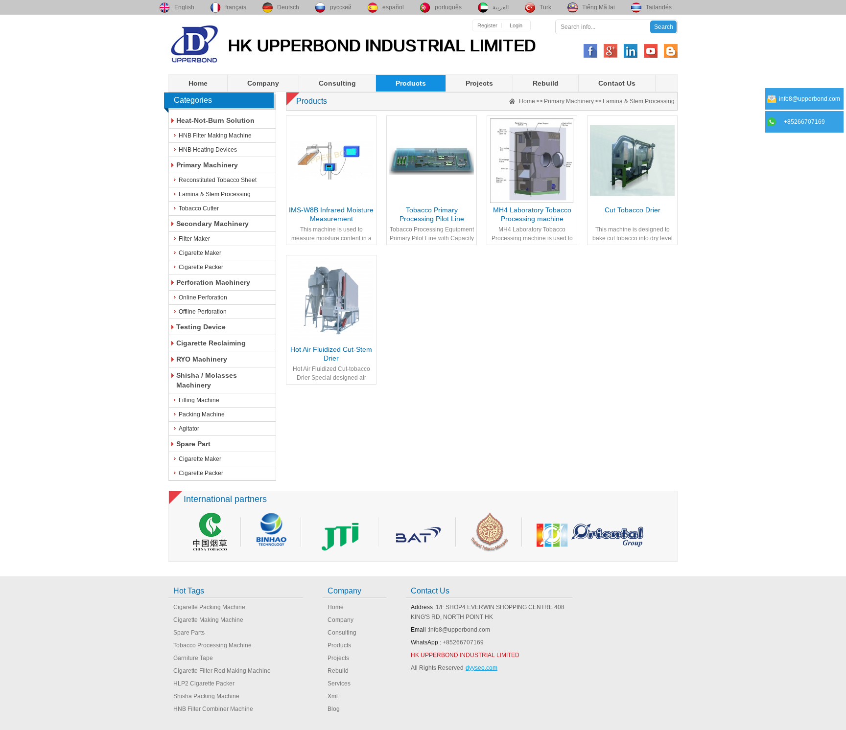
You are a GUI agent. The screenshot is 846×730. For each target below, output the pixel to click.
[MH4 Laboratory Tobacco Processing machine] (532, 160)
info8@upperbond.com (459, 629)
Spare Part (193, 444)
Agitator (189, 428)
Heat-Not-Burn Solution (215, 120)
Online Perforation (203, 297)
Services (339, 683)
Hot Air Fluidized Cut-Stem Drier (331, 353)
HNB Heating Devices (208, 149)
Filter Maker (194, 238)
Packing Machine (202, 414)
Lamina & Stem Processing (215, 194)
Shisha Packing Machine (206, 696)
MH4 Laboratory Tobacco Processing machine (532, 214)
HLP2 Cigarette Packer (204, 683)
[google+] (610, 51)
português (448, 7)
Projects (479, 83)
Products (411, 83)
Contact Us (616, 83)
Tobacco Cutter (199, 208)
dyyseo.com (481, 667)
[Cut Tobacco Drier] (632, 160)
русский (341, 7)
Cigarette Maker (200, 253)
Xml (333, 696)
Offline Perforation (203, 311)
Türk (545, 7)
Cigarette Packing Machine (209, 607)
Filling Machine (199, 400)
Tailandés (659, 7)
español (393, 7)
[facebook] (590, 51)
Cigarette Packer (201, 267)
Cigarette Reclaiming (211, 343)
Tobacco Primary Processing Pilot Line (432, 214)
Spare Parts (189, 632)
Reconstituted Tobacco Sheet (218, 180)
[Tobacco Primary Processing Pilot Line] (431, 160)
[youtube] (651, 51)
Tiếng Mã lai (598, 7)
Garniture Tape (193, 658)
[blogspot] (671, 51)
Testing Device (201, 327)
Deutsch (288, 7)
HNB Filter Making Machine (215, 135)
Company (263, 83)
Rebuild (546, 83)
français (235, 7)
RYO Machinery (201, 359)
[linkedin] (630, 51)
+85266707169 (463, 642)
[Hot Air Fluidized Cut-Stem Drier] (331, 300)
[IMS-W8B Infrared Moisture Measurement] (331, 160)
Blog (334, 709)
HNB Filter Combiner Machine (213, 709)
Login (516, 25)
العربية (501, 7)
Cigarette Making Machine (208, 619)
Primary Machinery (207, 165)
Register (487, 25)
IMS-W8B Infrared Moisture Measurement (331, 214)
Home (198, 83)
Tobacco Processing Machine (212, 645)
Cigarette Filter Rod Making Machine (222, 670)
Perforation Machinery (213, 282)
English (184, 7)
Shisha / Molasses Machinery (206, 380)
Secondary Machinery (212, 224)
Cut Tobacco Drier (632, 210)
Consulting (337, 83)
